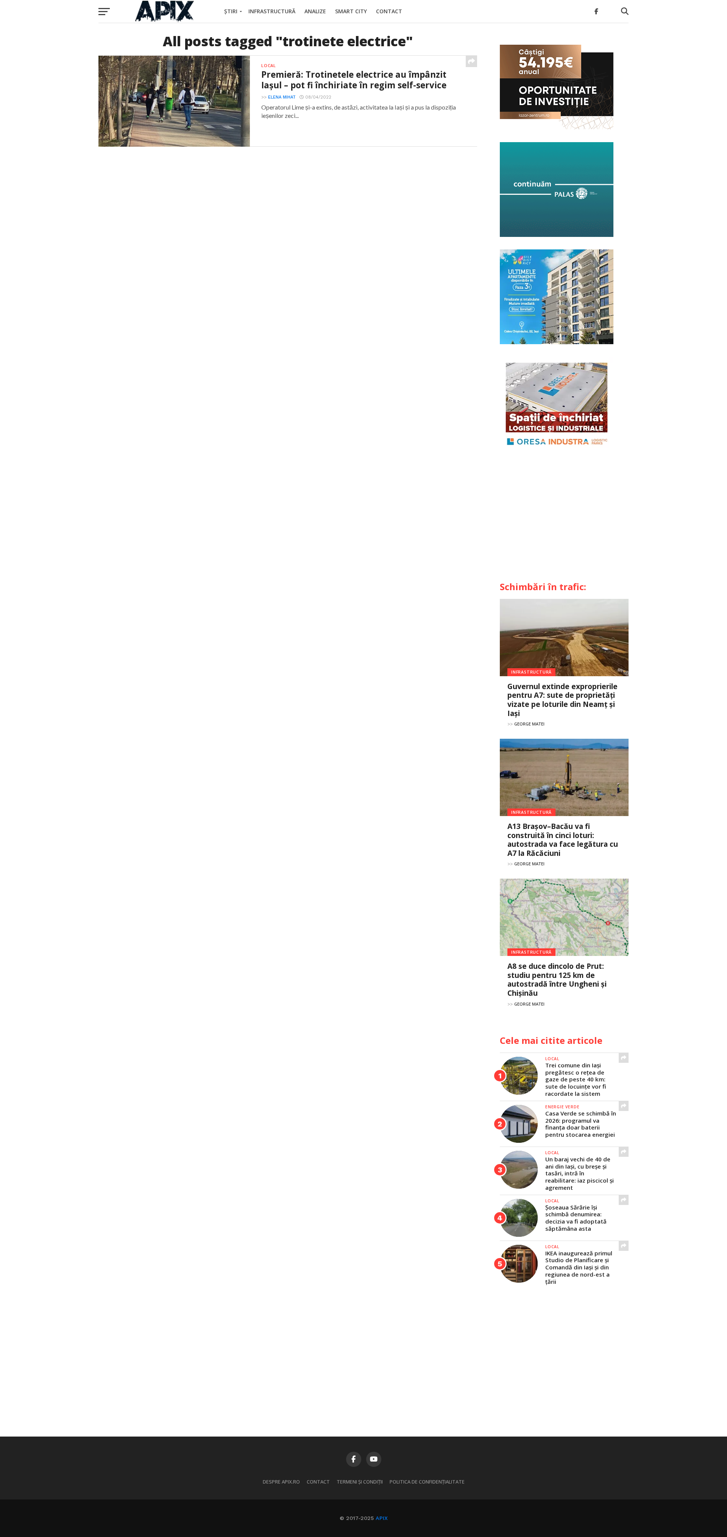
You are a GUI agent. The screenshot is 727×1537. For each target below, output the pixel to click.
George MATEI (529, 724)
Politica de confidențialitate (427, 1481)
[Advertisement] (564, 518)
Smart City (351, 11)
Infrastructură (271, 11)
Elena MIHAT (282, 97)
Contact (389, 11)
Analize (315, 11)
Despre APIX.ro (281, 1481)
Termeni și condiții (360, 1481)
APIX (382, 1518)
